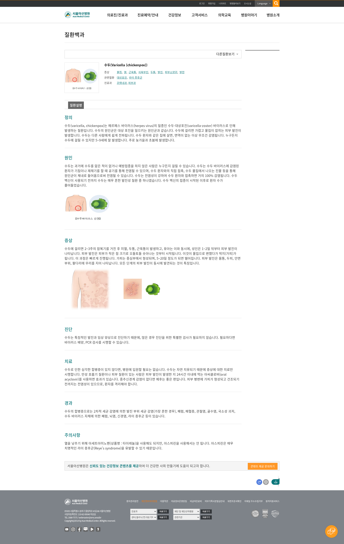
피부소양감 (171, 72)
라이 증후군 (135, 78)
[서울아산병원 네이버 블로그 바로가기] (85, 529)
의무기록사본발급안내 (214, 501)
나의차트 (222, 3)
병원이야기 (249, 15)
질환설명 (76, 105)
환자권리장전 (132, 501)
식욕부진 (143, 72)
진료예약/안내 (147, 15)
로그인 (202, 3)
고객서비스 (200, 15)
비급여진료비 (196, 501)
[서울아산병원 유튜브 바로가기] (67, 529)
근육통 (132, 72)
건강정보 (174, 15)
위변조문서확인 (234, 501)
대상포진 (122, 78)
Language (262, 3)
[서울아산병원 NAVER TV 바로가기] (92, 529)
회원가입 (211, 3)
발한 (182, 72)
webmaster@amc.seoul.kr (90, 517)
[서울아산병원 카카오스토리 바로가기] (98, 529)
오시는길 (247, 3)
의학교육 (224, 15)
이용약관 (164, 501)
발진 (160, 72)
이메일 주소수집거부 (253, 501)
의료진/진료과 (117, 15)
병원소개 (273, 15)
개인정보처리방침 (149, 501)
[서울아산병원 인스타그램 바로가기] (73, 529)
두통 (153, 72)
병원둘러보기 (235, 3)
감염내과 (122, 83)
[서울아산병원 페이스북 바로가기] (79, 529)
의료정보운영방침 (179, 501)
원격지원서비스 (273, 501)
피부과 (132, 83)
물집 (119, 72)
